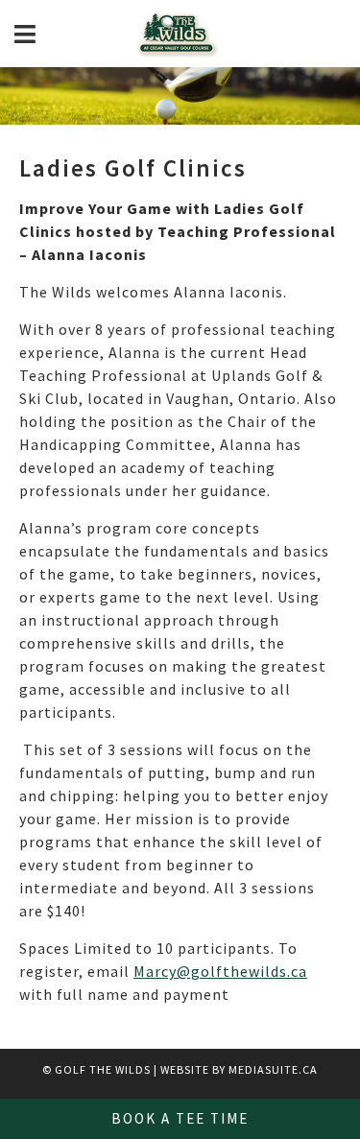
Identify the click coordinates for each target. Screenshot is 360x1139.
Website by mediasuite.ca (239, 1069)
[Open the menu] (25, 34)
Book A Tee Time (180, 1118)
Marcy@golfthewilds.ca (220, 971)
